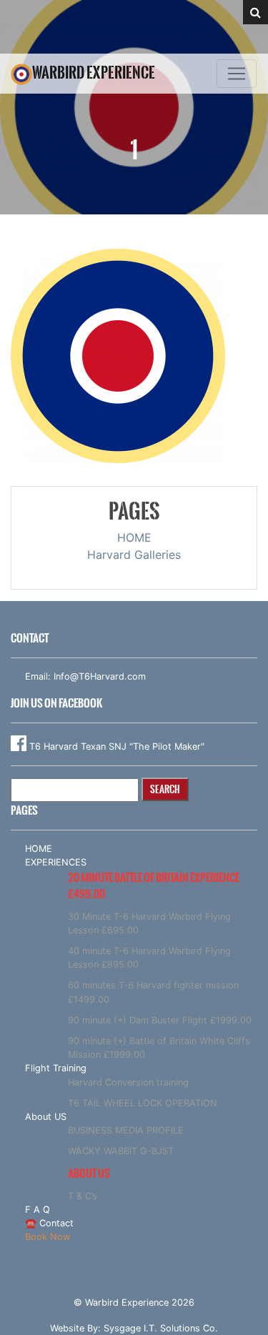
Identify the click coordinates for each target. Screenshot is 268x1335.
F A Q (37, 1209)
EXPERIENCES (55, 862)
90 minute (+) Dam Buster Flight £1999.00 (160, 1020)
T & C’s (82, 1196)
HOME (134, 537)
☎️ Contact (49, 1223)
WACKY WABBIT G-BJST (121, 1151)
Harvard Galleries (134, 554)
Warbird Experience (93, 72)
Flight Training (55, 1068)
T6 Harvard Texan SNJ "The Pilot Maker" (115, 746)
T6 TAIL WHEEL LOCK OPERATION (142, 1103)
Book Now (47, 1236)
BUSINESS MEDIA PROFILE (126, 1130)
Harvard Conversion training (128, 1082)
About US (45, 1116)
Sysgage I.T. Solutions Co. (161, 1328)
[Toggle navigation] (237, 73)
